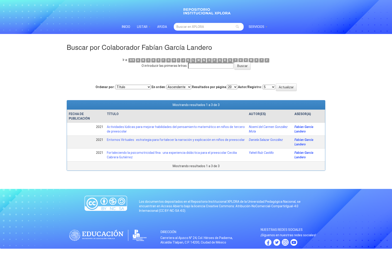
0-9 (132, 60)
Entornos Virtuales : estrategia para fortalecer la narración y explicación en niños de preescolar (176, 140)
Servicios (257, 27)
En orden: (159, 87)
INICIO (126, 27)
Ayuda (162, 27)
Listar (142, 27)
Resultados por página (209, 87)
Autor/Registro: (250, 87)
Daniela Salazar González (266, 140)
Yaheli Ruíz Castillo (261, 152)
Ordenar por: (105, 87)
